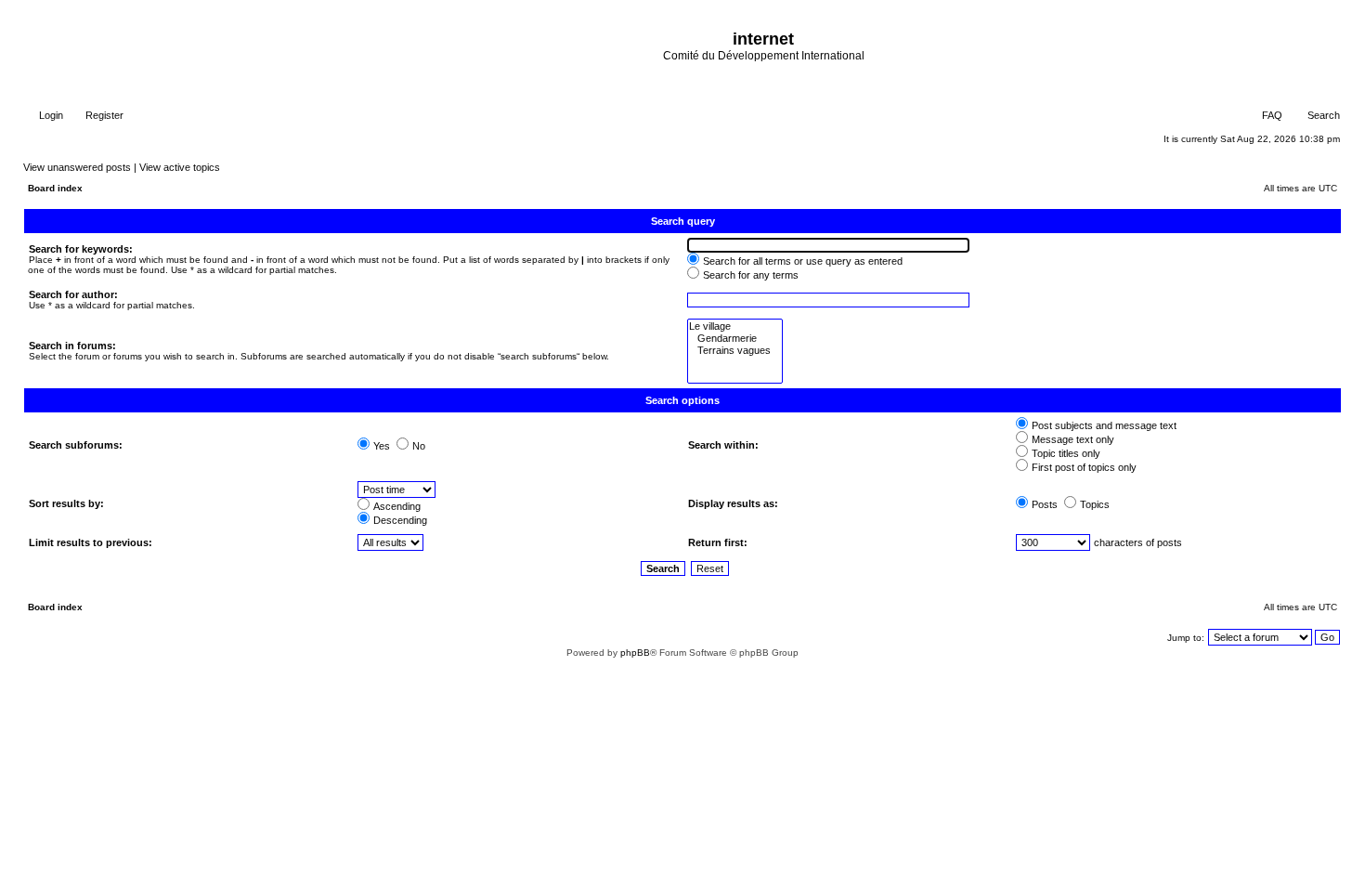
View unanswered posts (77, 167)
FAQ (1270, 115)
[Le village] (735, 326)
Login (49, 115)
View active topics (179, 167)
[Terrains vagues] (735, 351)
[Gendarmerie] (735, 339)
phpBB (635, 652)
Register (103, 115)
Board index (55, 188)
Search (1322, 115)
